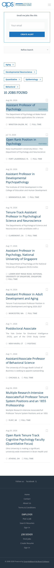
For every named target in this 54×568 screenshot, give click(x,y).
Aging (8, 64)
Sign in (27, 527)
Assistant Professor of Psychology (20, 107)
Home (27, 494)
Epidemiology (32, 79)
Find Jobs (27, 539)
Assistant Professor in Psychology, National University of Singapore (21, 255)
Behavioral (10, 87)
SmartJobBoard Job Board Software (36, 561)
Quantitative (11, 79)
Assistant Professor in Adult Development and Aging (24, 296)
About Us (27, 503)
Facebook (30, 481)
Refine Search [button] (27, 50)
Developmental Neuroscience (19, 72)
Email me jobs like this (27, 15)
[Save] (46, 100)
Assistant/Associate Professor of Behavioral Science (25, 361)
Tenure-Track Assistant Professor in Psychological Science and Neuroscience (23, 216)
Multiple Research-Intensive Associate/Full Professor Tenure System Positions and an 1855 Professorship (27, 399)
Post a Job (27, 519)
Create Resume (27, 543)
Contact (27, 499)
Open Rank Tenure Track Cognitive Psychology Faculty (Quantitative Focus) (25, 439)
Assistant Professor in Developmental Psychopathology (20, 178)
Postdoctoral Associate (21, 328)
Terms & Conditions (27, 507)
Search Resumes (27, 523)
